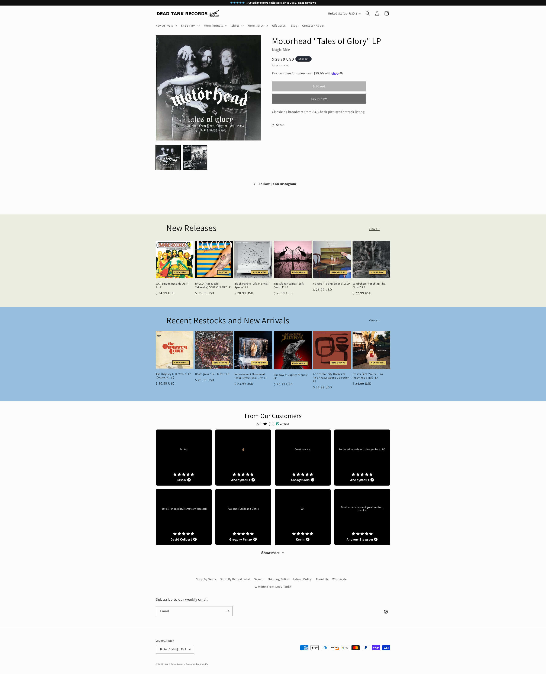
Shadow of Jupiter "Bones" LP (291, 376)
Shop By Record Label (235, 579)
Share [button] (280, 125)
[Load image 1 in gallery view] (168, 157)
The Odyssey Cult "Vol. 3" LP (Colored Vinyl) (173, 375)
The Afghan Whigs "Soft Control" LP (289, 285)
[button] (166, 25)
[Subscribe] (227, 611)
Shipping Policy (278, 579)
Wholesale (339, 579)
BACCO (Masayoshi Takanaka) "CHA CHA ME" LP (213, 285)
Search (259, 579)
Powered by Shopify (197, 664)
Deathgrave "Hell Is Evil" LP (212, 374)
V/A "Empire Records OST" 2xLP (172, 285)
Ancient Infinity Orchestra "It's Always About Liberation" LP (331, 377)
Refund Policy (302, 579)
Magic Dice (281, 49)
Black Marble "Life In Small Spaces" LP (251, 285)
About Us (322, 579)
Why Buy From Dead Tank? (273, 587)
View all (374, 229)
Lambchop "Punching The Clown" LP (369, 285)
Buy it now (319, 99)
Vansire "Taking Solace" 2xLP (331, 283)
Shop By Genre (206, 579)
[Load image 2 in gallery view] (195, 157)
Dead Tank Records (175, 664)
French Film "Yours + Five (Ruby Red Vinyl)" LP (368, 375)
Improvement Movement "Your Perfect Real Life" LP (250, 376)
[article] (184, 458)
